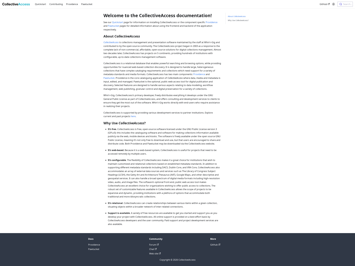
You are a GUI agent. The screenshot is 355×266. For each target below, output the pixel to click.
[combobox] (345, 4)
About (237, 16)
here (133, 116)
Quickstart (40, 4)
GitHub (323, 4)
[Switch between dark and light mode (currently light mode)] (333, 4)
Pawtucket (86, 4)
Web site (153, 253)
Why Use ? (238, 20)
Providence (72, 4)
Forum (152, 244)
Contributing (56, 4)
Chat (151, 249)
